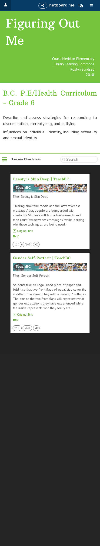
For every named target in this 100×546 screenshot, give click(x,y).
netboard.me (62, 5)
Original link (25, 231)
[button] (81, 5)
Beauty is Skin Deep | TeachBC (41, 179)
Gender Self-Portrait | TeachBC (42, 258)
